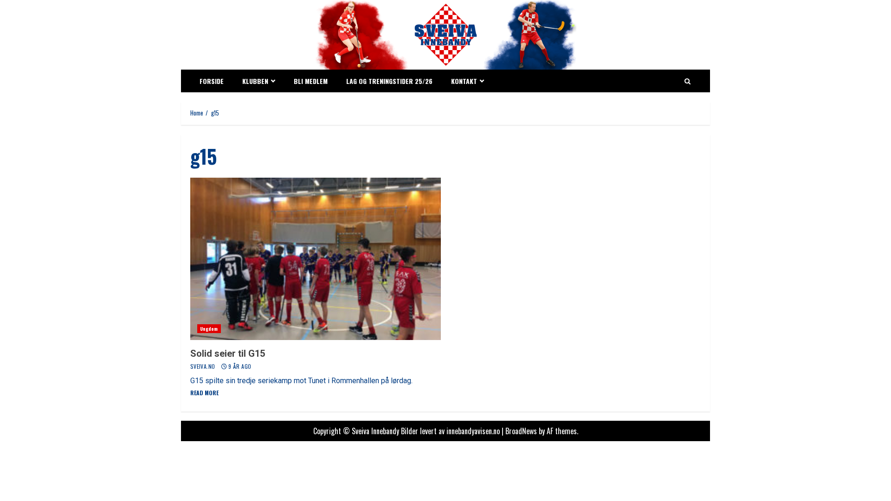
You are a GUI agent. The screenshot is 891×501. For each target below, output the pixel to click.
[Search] (687, 81)
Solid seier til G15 (315, 259)
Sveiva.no (203, 366)
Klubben (255, 81)
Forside (212, 81)
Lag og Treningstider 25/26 (389, 81)
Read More (204, 393)
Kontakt (464, 81)
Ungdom (209, 328)
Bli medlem (311, 81)
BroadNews (521, 431)
